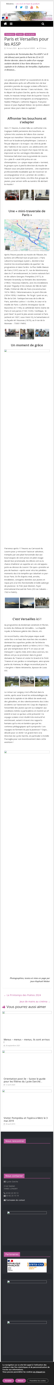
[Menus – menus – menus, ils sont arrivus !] (27, 1012)
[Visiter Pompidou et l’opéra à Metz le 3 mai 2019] (27, 1091)
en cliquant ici (39, 1372)
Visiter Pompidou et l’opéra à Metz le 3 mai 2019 (26, 1119)
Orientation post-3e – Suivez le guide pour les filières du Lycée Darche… (24, 1080)
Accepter (8, 1381)
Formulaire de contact (15, 1200)
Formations (10, 34)
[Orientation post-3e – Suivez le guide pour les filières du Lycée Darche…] (27, 1051)
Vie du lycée (30, 34)
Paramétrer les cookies (38, 1381)
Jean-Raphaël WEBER (27, 48)
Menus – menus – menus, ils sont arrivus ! (27, 1041)
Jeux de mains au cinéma (35, 1001)
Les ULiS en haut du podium (28, 3)
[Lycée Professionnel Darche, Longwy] (27, 12)
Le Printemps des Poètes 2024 (22, 995)
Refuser (20, 1381)
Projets (20, 34)
